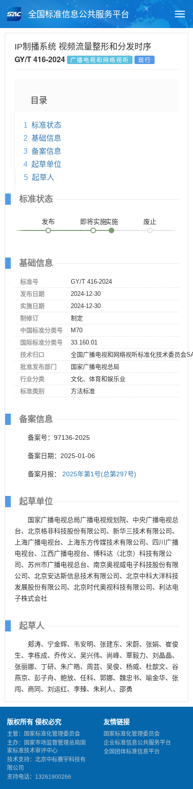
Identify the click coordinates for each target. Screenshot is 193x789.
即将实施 (93, 221)
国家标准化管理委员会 (132, 734)
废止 (149, 221)
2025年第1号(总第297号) (99, 474)
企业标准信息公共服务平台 (137, 742)
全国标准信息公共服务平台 (77, 14)
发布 (48, 221)
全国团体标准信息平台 (132, 751)
